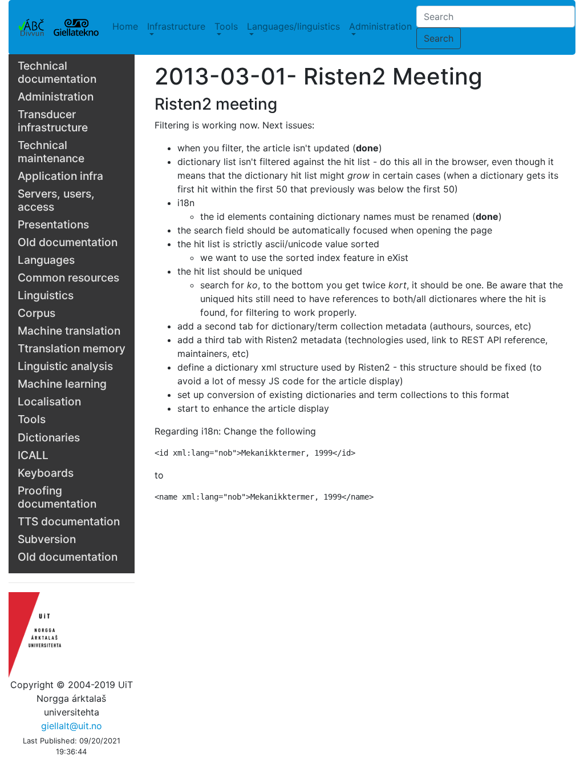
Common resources (68, 277)
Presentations (53, 224)
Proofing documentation (57, 497)
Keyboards (46, 473)
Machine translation (69, 330)
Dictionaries (49, 437)
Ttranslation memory (71, 348)
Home (125, 26)
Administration (380, 26)
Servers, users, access (56, 200)
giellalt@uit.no (71, 725)
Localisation (49, 401)
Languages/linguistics (293, 26)
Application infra (60, 176)
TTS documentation (69, 521)
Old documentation (67, 242)
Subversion (47, 539)
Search (438, 38)
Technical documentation (57, 72)
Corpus (36, 313)
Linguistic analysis (65, 366)
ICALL (33, 455)
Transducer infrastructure (53, 120)
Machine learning (62, 384)
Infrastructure (176, 26)
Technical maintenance (51, 151)
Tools (226, 26)
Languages (46, 260)
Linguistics (46, 295)
